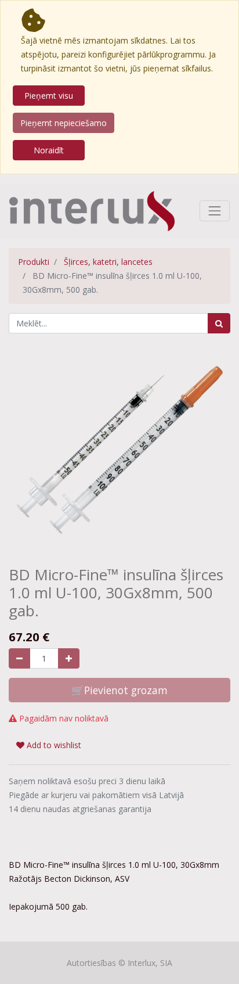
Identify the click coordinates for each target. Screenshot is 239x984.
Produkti (33, 261)
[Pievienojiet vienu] (68, 658)
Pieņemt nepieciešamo (63, 122)
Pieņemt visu (48, 95)
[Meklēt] (219, 323)
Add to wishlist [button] (52, 744)
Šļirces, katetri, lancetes (108, 261)
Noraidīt (49, 150)
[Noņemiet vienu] (19, 658)
